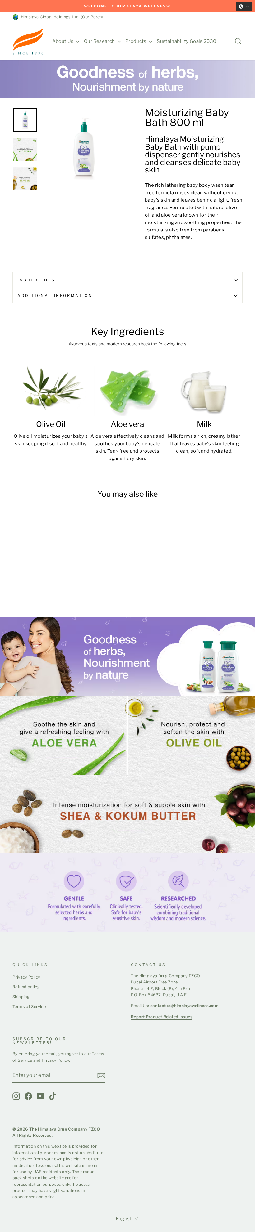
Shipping (21, 996)
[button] (244, 6)
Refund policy (25, 986)
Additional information (54, 295)
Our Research (100, 41)
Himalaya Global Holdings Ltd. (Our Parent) (62, 17)
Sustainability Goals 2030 (186, 41)
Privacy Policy (26, 977)
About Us (63, 41)
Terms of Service (29, 1006)
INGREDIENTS (36, 280)
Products (136, 41)
